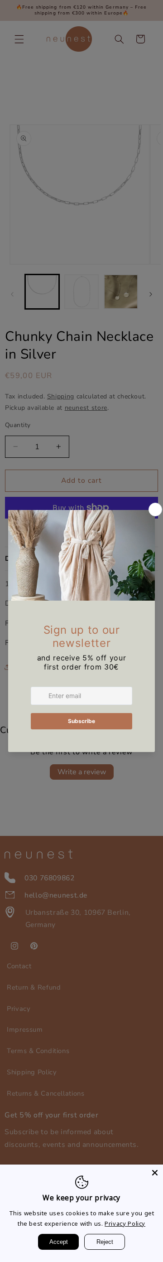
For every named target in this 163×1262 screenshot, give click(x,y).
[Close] (154, 1172)
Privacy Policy (125, 1223)
